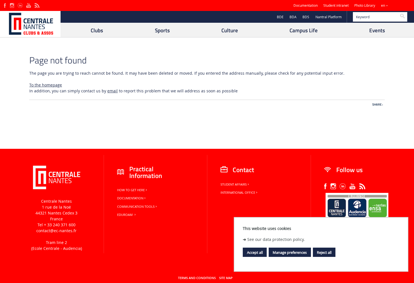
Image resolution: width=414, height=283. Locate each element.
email (112, 90)
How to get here (131, 190)
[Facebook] (5, 5)
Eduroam (125, 215)
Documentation (305, 5)
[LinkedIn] (20, 5)
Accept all (255, 252)
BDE (280, 17)
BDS (305, 17)
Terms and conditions (197, 278)
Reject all (324, 252)
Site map (226, 278)
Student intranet (336, 5)
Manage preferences (290, 252)
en (383, 5)
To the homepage (45, 85)
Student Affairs (234, 184)
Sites (398, 5)
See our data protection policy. (276, 239)
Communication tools (136, 207)
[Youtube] (28, 5)
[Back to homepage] (30, 24)
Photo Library (364, 5)
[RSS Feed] (37, 5)
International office (238, 193)
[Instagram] (12, 5)
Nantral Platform (328, 17)
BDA (293, 17)
